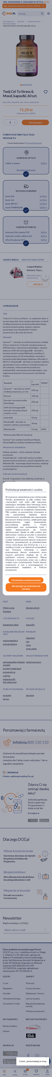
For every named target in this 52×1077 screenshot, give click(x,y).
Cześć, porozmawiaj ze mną (32, 1061)
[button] (47, 1058)
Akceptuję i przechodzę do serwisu (26, 587)
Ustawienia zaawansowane (26, 580)
